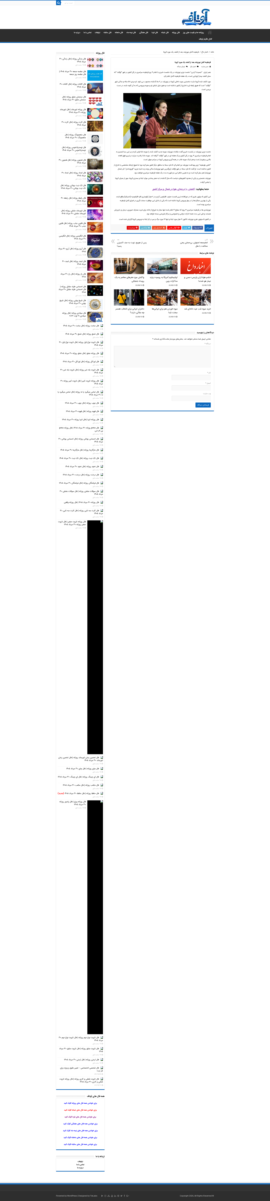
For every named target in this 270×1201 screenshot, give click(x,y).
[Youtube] (112, 1196)
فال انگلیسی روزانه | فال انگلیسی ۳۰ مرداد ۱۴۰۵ (72, 237)
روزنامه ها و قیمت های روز (193, 32)
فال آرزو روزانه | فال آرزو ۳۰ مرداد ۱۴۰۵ (72, 250)
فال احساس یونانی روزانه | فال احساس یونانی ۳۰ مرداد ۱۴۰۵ (80, 440)
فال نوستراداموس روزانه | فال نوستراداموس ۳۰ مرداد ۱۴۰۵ (74, 149)
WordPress (72, 1195)
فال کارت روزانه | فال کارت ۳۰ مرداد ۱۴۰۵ (74, 124)
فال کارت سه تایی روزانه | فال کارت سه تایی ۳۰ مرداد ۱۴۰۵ (81, 512)
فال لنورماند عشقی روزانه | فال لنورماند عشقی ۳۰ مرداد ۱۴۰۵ (73, 212)
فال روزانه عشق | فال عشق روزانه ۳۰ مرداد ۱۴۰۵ (79, 353)
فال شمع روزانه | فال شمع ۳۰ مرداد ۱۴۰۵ (82, 334)
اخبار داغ (204, 52)
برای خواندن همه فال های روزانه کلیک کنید (80, 1103)
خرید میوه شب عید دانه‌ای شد (197, 309)
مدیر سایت (204, 66)
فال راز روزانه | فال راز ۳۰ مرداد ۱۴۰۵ (73, 275)
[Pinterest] (118, 1196)
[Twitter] (121, 1196)
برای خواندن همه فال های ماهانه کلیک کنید (80, 1137)
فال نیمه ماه (131, 32)
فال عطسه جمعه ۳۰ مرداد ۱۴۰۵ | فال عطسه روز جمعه (72, 73)
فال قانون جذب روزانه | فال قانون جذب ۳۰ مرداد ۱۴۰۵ (72, 225)
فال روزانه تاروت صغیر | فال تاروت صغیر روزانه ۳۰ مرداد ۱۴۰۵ (72, 523)
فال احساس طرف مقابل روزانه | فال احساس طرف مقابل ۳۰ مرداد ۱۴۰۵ (72, 289)
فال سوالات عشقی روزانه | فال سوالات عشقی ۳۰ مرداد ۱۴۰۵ (81, 493)
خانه (212, 52)
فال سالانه (107, 32)
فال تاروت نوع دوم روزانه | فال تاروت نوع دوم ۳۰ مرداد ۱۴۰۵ (81, 1039)
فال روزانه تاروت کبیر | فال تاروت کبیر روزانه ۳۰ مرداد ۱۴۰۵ (81, 382)
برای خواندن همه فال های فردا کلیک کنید (80, 1117)
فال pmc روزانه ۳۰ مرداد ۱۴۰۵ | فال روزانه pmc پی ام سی (81, 429)
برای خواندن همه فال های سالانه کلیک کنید (80, 1144)
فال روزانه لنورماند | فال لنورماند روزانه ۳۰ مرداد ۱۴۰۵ (73, 111)
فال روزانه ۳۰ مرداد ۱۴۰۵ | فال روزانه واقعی (81, 502)
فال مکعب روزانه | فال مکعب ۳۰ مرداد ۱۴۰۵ (81, 785)
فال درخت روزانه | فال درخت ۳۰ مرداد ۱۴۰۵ (81, 475)
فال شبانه (165, 32)
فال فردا (155, 32)
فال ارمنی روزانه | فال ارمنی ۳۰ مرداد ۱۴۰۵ (81, 1059)
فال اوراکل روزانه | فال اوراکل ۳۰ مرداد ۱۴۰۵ (81, 361)
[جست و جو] (58, 2)
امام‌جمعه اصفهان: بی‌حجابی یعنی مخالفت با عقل (194, 243)
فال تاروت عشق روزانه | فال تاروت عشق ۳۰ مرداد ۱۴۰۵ (81, 1050)
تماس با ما (87, 32)
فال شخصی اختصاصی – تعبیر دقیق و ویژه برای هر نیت (81, 1069)
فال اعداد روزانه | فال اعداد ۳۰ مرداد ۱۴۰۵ (74, 174)
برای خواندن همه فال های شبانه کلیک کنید (80, 1110)
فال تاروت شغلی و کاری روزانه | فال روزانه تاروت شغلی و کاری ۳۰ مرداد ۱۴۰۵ (81, 1080)
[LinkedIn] (115, 1196)
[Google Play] (102, 1196)
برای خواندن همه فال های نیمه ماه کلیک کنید (80, 1130)
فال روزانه (176, 32)
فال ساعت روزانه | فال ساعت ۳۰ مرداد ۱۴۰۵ (81, 326)
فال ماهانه (119, 32)
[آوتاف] (197, 17)
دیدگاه (208, 343)
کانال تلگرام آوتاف (205, 39)
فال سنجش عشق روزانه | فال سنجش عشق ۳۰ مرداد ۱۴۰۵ (74, 98)
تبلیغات (97, 32)
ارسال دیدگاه (181, 66)
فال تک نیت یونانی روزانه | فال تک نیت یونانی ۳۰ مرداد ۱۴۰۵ (73, 187)
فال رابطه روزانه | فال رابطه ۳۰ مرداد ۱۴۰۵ (73, 199)
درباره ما (77, 32)
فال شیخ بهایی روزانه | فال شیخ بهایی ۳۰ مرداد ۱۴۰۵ (73, 302)
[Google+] (127, 1196)
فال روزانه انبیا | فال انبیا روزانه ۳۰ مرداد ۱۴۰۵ (80, 419)
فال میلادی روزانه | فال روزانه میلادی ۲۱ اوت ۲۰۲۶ (74, 314)
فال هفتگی (143, 32)
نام (209, 372)
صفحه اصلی (210, 32)
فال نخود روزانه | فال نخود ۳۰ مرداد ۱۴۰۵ (82, 466)
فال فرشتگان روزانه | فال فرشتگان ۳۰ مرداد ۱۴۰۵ (79, 483)
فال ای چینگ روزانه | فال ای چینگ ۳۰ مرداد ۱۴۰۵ (78, 777)
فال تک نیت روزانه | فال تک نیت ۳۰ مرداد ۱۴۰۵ (79, 458)
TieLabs (93, 1195)
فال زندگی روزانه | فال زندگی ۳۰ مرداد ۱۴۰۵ (72, 60)
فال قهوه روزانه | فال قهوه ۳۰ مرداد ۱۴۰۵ (82, 411)
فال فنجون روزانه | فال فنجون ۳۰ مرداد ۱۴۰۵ (72, 161)
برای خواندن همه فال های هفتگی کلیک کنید (80, 1123)
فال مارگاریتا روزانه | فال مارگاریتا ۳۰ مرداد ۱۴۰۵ (79, 450)
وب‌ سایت (207, 393)
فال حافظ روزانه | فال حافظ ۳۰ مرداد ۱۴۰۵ (78, 793)
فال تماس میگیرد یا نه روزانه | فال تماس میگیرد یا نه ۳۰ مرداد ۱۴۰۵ (80, 393)
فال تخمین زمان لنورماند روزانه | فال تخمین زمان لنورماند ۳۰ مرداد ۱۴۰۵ (80, 759)
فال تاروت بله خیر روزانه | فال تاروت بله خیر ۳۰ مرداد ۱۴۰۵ (81, 371)
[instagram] (105, 1196)
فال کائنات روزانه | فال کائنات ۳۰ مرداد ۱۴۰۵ (73, 85)
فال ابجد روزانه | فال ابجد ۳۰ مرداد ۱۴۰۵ (74, 263)
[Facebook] (124, 1196)
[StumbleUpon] (108, 1196)
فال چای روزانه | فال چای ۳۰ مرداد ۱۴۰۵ (82, 768)
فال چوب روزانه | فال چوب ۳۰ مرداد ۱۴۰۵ (82, 403)
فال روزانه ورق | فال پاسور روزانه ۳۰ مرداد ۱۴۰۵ (72, 803)
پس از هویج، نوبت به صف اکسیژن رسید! (132, 243)
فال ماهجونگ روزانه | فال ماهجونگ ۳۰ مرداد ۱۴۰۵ (75, 136)
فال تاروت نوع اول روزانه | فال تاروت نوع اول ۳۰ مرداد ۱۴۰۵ (81, 344)
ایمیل (208, 383)
